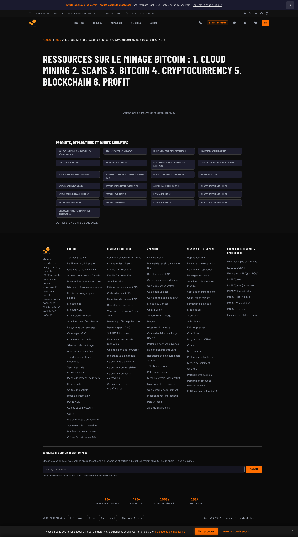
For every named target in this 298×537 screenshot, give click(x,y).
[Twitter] (250, 13)
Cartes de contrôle (77, 389)
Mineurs (97, 22)
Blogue (151, 321)
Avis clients (193, 321)
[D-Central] (32, 23)
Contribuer (193, 333)
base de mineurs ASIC (210, 174)
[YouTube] (256, 13)
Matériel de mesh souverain (82, 431)
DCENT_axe (234, 279)
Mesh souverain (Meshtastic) (163, 377)
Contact (154, 22)
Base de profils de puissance (123, 321)
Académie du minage (159, 315)
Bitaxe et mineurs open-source (84, 287)
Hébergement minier (198, 275)
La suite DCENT (236, 267)
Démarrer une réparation (201, 263)
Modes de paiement (198, 362)
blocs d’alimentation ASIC (117, 162)
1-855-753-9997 (211, 518)
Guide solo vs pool (157, 291)
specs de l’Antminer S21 (116, 194)
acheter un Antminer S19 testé (166, 186)
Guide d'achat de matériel (81, 437)
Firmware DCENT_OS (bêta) (242, 273)
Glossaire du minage (158, 327)
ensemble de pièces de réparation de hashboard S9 (74, 212)
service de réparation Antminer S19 (74, 194)
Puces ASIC (74, 401)
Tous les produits (76, 257)
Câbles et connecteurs (80, 407)
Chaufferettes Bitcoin (79, 315)
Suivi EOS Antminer (118, 333)
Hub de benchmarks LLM (161, 349)
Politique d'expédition (199, 374)
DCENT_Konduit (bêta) (239, 291)
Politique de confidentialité (202, 391)
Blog (58, 39)
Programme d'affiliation (200, 339)
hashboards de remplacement (213, 151)
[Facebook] (261, 13)
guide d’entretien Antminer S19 (214, 186)
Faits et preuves (196, 327)
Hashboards (74, 383)
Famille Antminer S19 (119, 275)
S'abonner (253, 469)
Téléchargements (157, 366)
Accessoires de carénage (81, 351)
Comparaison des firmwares (123, 349)
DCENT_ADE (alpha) (238, 297)
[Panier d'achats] (255, 23)
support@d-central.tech (240, 518)
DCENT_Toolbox (236, 308)
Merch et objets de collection (83, 419)
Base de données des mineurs (124, 257)
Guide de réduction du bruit (162, 297)
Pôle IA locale (154, 401)
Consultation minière (198, 297)
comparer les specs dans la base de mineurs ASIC (125, 176)
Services (136, 22)
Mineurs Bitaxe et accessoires (84, 281)
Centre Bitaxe (155, 309)
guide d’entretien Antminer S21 (214, 194)
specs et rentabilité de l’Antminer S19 (122, 186)
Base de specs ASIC (118, 327)
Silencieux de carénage (80, 345)
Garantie (192, 368)
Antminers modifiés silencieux (84, 321)
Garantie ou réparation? (200, 269)
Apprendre (116, 22)
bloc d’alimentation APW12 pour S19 (74, 174)
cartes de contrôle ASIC (69, 162)
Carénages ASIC (76, 333)
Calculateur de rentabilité (121, 367)
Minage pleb (74, 303)
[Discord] (245, 13)
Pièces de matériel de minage (84, 377)
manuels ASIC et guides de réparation (169, 151)
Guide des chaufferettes (160, 285)
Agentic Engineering (158, 407)
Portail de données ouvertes (163, 343)
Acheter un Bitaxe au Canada (83, 275)
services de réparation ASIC (71, 186)
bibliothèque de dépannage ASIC (120, 151)
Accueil (47, 39)
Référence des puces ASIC (122, 287)
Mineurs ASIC (75, 309)
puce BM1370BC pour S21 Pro (70, 202)
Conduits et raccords (79, 339)
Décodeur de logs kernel (121, 305)
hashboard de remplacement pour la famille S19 (169, 164)
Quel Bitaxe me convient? (81, 269)
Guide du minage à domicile (162, 280)
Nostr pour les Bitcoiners (161, 383)
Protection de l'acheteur (200, 357)
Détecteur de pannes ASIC (122, 299)
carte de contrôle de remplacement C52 (218, 162)
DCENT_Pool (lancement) (241, 285)
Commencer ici (155, 257)
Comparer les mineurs (119, 263)
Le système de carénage (81, 327)
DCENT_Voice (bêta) (238, 303)
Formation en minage (199, 303)
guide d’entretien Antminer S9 (214, 202)
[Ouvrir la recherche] (234, 23)
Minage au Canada (158, 303)
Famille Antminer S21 (119, 269)
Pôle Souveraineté (157, 372)
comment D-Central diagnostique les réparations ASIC (75, 153)
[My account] (245, 23)
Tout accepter (206, 531)
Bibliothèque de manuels (121, 355)
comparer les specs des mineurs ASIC (169, 174)
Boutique (79, 22)
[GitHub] (267, 13)
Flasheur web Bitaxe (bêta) (242, 315)
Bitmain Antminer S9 (162, 202)
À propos (192, 315)
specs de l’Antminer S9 (115, 202)
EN (265, 22)
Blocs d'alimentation (78, 395)
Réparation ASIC (196, 257)
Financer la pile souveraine (242, 261)
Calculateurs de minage (120, 361)
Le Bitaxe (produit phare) (81, 263)
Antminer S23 (115, 281)
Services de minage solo (201, 291)
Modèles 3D (194, 309)
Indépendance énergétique (162, 395)
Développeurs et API (159, 273)
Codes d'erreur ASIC (119, 293)
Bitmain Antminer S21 (162, 194)
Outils (70, 413)
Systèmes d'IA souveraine (82, 425)
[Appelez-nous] (201, 23)
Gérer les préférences (236, 531)
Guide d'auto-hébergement (162, 389)
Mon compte (194, 351)
